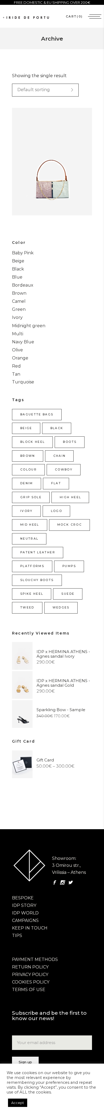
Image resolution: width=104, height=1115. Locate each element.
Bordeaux (22, 285)
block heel (32, 442)
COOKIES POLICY (30, 982)
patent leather (37, 552)
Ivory (17, 317)
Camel (19, 301)
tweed (27, 607)
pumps (69, 566)
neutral (29, 538)
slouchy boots (37, 580)
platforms (32, 566)
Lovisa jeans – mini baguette (45, 167)
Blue (17, 277)
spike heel (31, 594)
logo (56, 511)
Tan (16, 374)
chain (59, 456)
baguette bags (37, 414)
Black (18, 269)
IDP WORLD (25, 912)
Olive (17, 349)
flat (56, 483)
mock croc (69, 524)
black (56, 428)
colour (28, 469)
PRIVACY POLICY (30, 974)
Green (19, 309)
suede (67, 594)
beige (26, 428)
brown (27, 456)
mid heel (29, 524)
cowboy (64, 469)
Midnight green (28, 325)
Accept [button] (17, 1102)
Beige (18, 260)
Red (16, 366)
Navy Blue (23, 341)
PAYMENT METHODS (35, 959)
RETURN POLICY (30, 967)
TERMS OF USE (28, 989)
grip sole (31, 497)
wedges (61, 607)
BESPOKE (23, 897)
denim (26, 483)
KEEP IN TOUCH (29, 928)
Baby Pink (23, 252)
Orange (20, 358)
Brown (19, 293)
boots (70, 442)
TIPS (17, 935)
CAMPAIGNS (25, 920)
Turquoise (23, 381)
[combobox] (45, 90)
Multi (17, 333)
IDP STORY (24, 905)
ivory (26, 511)
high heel (70, 497)
